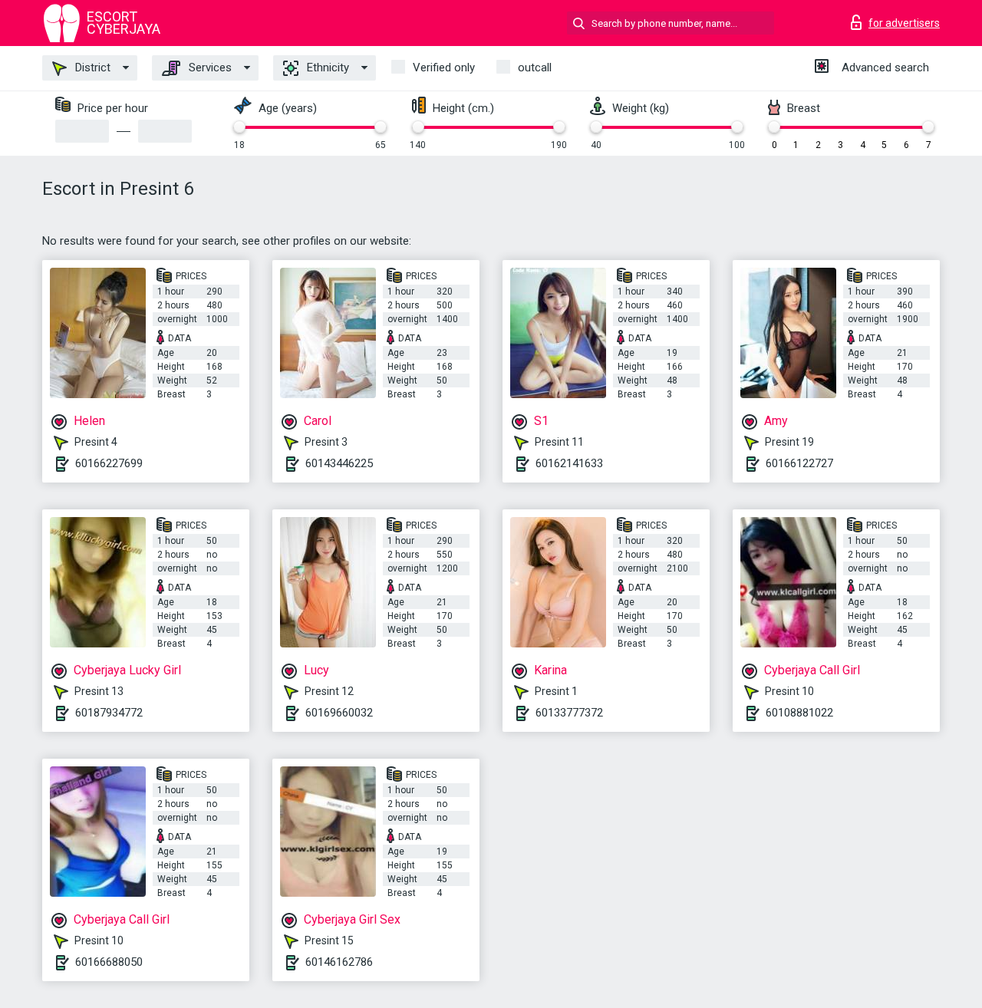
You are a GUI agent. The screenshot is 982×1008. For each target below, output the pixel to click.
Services (209, 67)
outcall (535, 67)
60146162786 (339, 962)
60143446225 (339, 463)
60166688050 (109, 962)
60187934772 (109, 713)
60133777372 (569, 713)
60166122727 (799, 463)
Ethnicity (326, 67)
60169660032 (339, 713)
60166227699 (109, 463)
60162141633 (569, 463)
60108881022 (799, 713)
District (91, 67)
